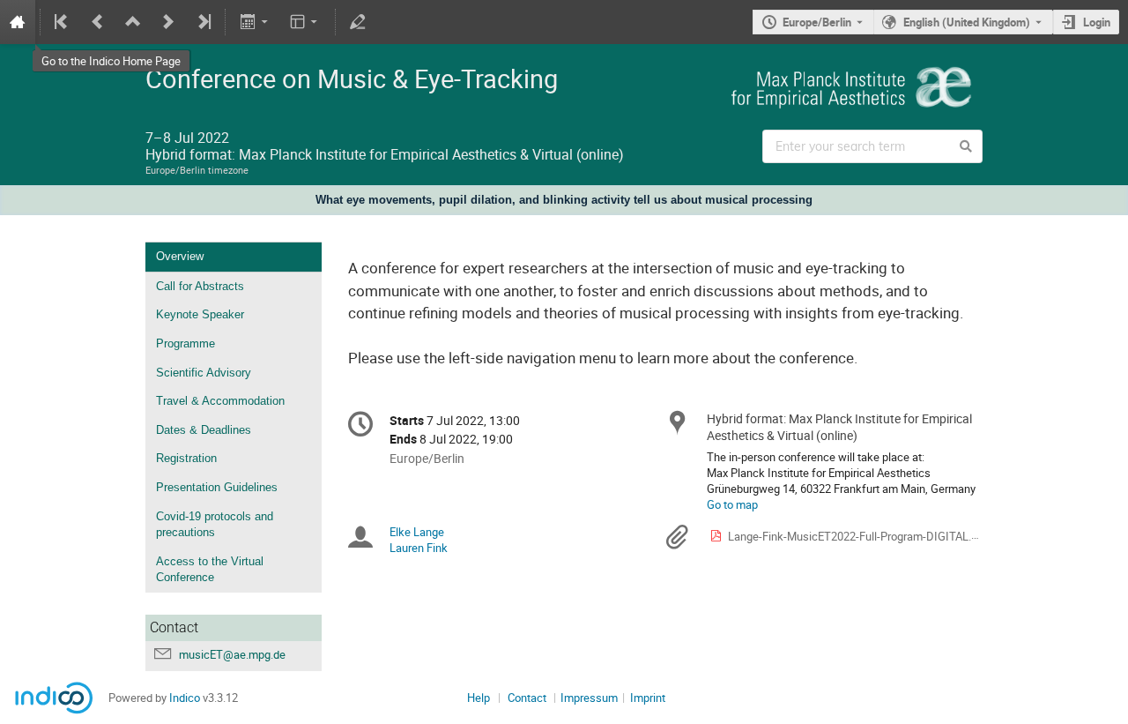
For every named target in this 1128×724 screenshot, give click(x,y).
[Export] (255, 22)
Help (478, 697)
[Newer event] (168, 22)
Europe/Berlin (817, 22)
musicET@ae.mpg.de (232, 654)
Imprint (647, 697)
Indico (184, 697)
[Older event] (97, 22)
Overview (180, 256)
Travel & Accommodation (220, 400)
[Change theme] (305, 22)
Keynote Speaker (200, 314)
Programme (185, 343)
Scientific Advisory (203, 372)
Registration (186, 458)
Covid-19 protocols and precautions (214, 525)
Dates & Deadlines (203, 430)
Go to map (732, 504)
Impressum (589, 697)
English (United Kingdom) (966, 22)
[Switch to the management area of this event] (357, 22)
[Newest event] (202, 22)
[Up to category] (133, 22)
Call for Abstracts (200, 286)
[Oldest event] (62, 22)
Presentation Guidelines (217, 487)
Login (1096, 22)
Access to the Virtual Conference (209, 570)
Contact (527, 697)
